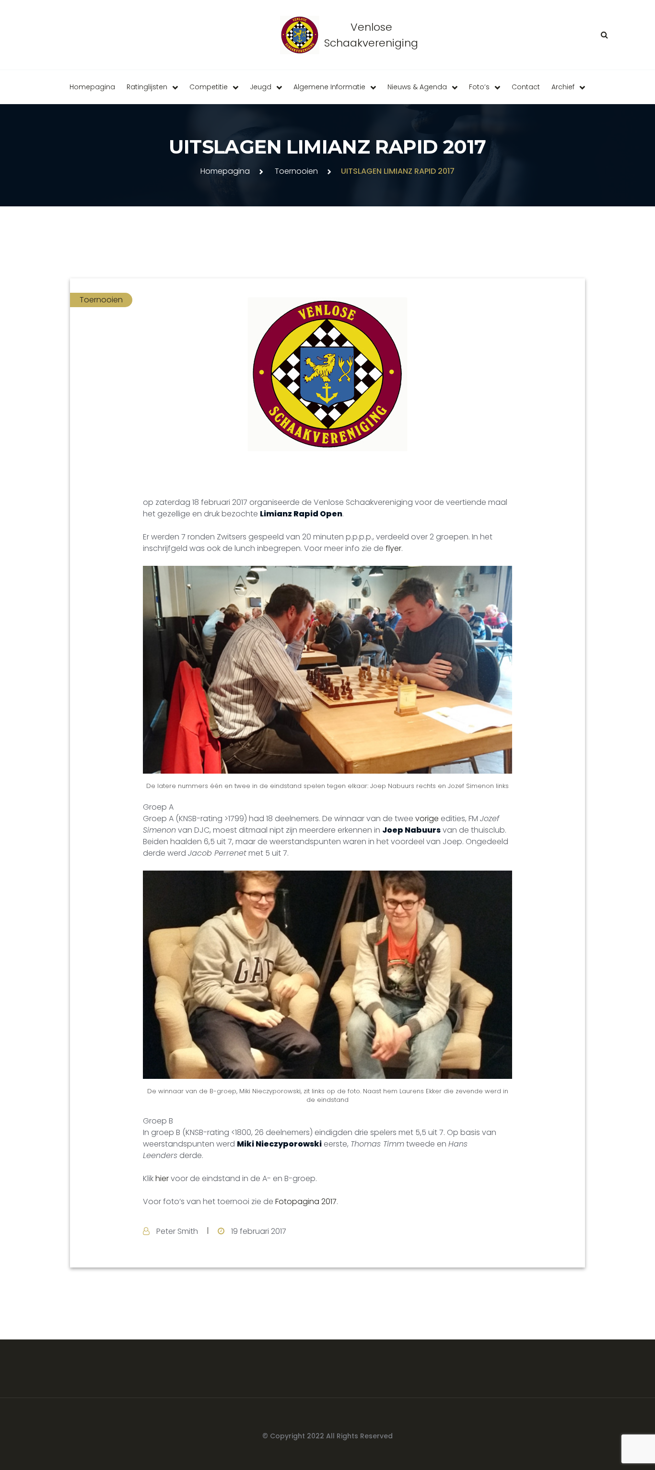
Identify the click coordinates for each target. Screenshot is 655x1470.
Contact (526, 87)
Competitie (208, 87)
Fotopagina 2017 (306, 1201)
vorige (427, 818)
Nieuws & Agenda (417, 87)
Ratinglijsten (147, 87)
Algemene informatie (329, 87)
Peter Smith (177, 1231)
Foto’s (479, 87)
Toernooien (296, 171)
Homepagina (92, 87)
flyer (393, 548)
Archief (562, 87)
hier (162, 1178)
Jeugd (260, 87)
